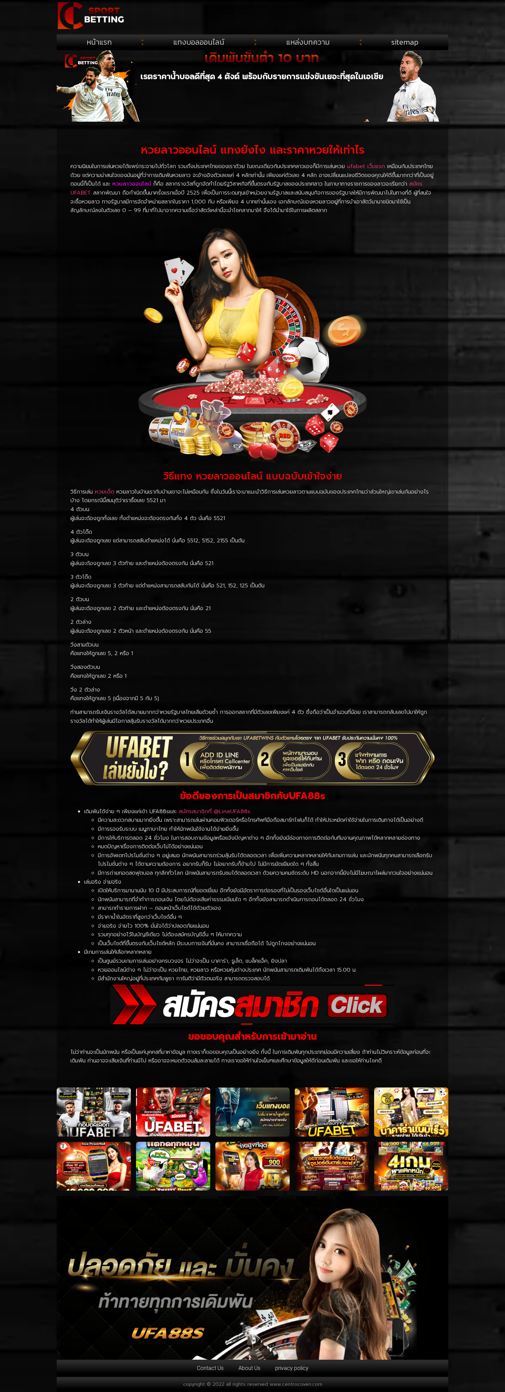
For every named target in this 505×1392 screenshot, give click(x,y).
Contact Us (210, 1368)
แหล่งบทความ (308, 42)
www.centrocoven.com (296, 1384)
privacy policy (291, 1368)
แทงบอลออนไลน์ (198, 42)
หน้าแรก (99, 42)
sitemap (404, 42)
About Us (249, 1368)
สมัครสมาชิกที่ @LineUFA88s (214, 811)
